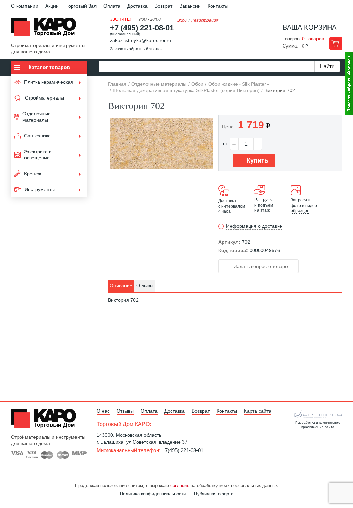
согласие (179, 485)
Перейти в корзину (335, 43)
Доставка (137, 6)
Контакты (218, 6)
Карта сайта (257, 411)
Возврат (163, 6)
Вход (182, 20)
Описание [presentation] (121, 285)
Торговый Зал (81, 6)
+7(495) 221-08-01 (182, 450)
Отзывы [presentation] (144, 285)
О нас (103, 411)
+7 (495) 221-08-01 (142, 27)
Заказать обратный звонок (136, 48)
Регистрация (204, 20)
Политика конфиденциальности (153, 493)
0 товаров (313, 38)
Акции (52, 6)
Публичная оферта (213, 493)
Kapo (46, 29)
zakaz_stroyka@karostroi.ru (140, 40)
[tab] (121, 286)
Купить (256, 160)
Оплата (111, 6)
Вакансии (190, 6)
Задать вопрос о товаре (260, 266)
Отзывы (125, 411)
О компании (24, 6)
